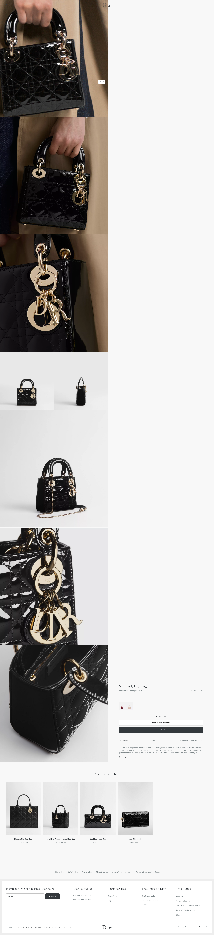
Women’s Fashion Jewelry (122, 872)
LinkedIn (65, 927)
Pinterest (46, 927)
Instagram (25, 927)
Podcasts (73, 927)
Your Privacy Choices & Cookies (188, 905)
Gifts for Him (73, 872)
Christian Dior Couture (82, 895)
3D (103, 81)
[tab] (123, 740)
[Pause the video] (5, 112)
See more (122, 757)
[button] (54, 58)
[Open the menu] (6, 5)
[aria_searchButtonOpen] (207, 5)
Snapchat (56, 927)
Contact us (161, 729)
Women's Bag (87, 872)
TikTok (16, 927)
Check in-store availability (161, 723)
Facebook (37, 927)
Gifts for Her (59, 872)
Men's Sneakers (102, 872)
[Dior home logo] (107, 5)
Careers (145, 904)
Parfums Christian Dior (82, 900)
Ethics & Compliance (150, 900)
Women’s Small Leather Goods (148, 872)
